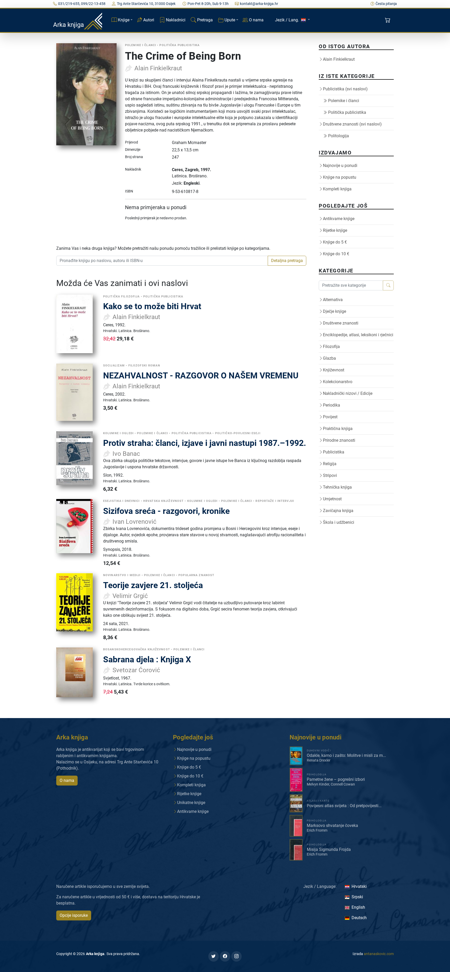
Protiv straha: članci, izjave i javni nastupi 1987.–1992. (204, 443)
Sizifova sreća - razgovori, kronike (166, 511)
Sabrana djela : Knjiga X (147, 659)
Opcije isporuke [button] (74, 915)
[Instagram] (236, 956)
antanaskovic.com (379, 954)
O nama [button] (67, 780)
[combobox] (162, 261)
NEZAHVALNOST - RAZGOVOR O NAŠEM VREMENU (200, 376)
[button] (388, 20)
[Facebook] (225, 956)
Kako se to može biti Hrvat (152, 306)
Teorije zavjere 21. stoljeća (153, 585)
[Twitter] (213, 956)
